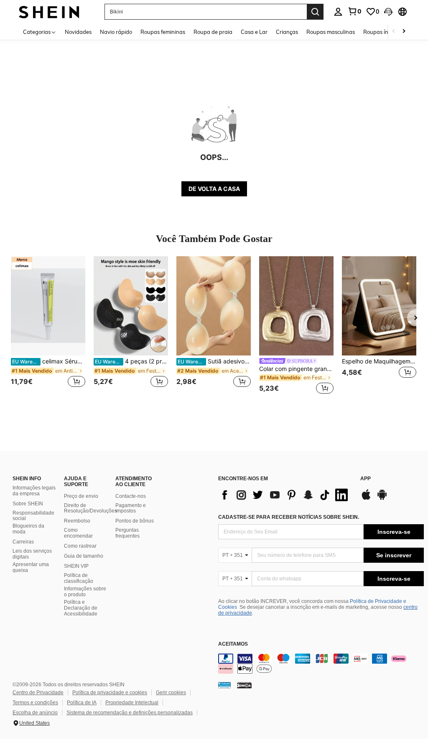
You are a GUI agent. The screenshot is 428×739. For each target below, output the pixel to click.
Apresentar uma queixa (31, 567)
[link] (354, 11)
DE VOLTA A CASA (214, 188)
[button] (388, 12)
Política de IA (82, 703)
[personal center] (338, 12)
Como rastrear (80, 546)
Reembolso (77, 521)
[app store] (366, 499)
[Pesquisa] (315, 12)
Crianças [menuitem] (287, 31)
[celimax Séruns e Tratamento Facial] (48, 305)
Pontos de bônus (134, 521)
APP (365, 479)
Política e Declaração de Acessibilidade (80, 608)
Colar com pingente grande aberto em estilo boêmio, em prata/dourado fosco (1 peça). (296, 369)
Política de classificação (78, 578)
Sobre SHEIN (28, 504)
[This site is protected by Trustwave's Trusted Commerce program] (224, 685)
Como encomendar (78, 533)
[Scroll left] (394, 31)
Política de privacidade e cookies (109, 692)
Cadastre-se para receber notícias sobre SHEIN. (288, 517)
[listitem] (48, 326)
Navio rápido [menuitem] (116, 31)
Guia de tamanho (83, 556)
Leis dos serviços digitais (32, 554)
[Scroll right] (404, 31)
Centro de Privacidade (38, 692)
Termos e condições (35, 703)
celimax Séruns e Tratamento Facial (48, 361)
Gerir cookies (171, 692)
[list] (285, 495)
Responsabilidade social (33, 516)
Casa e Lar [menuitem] (254, 31)
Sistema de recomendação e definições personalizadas (129, 713)
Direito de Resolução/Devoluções (90, 508)
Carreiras (23, 542)
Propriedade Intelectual (131, 703)
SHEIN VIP (76, 566)
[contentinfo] (321, 664)
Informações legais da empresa (34, 491)
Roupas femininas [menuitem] (162, 31)
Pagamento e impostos (130, 508)
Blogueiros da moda (28, 529)
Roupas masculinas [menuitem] (330, 31)
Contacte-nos (130, 496)
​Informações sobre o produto (85, 591)
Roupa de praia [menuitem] (213, 31)
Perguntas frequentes (127, 533)
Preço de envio (81, 496)
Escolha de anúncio (35, 713)
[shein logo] (49, 11)
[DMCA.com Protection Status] (244, 685)
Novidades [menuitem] (78, 31)
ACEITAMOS (233, 644)
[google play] (382, 499)
